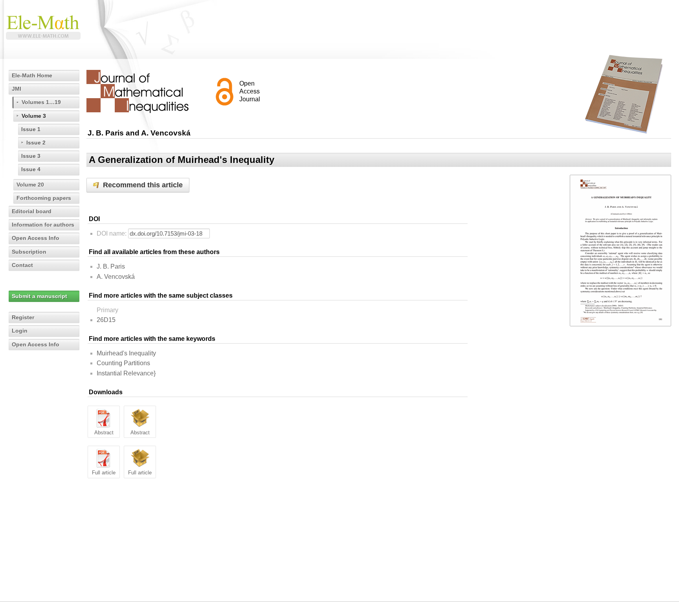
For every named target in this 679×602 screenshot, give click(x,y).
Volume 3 (34, 116)
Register (23, 317)
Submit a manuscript (39, 296)
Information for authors (43, 224)
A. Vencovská (116, 276)
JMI (16, 89)
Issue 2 (36, 142)
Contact (22, 265)
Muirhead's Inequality (126, 353)
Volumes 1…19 (41, 102)
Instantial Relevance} (126, 373)
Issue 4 (30, 169)
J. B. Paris (111, 266)
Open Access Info (35, 238)
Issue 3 (30, 156)
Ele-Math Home (32, 75)
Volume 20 (30, 184)
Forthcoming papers (44, 198)
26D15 (106, 320)
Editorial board (31, 211)
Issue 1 (30, 129)
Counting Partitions (123, 363)
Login (20, 331)
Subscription (29, 252)
